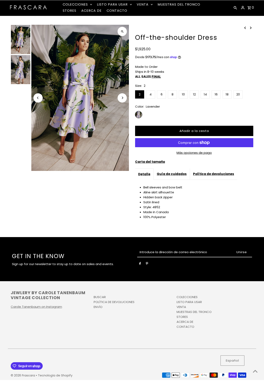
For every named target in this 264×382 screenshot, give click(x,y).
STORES (182, 317)
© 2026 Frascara (23, 375)
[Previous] (38, 97)
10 (183, 94)
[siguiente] (250, 28)
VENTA (181, 307)
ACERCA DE (185, 322)
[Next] (122, 97)
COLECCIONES (187, 297)
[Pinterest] (147, 264)
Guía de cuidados (172, 174)
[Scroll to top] (255, 371)
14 (205, 94)
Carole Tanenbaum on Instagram (36, 306)
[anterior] (245, 28)
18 (227, 94)
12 (194, 94)
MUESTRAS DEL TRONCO (194, 312)
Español (232, 360)
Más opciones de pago (194, 152)
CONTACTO (185, 326)
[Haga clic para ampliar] (122, 31)
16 (216, 94)
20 (238, 94)
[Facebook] (140, 264)
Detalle (144, 174)
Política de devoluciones (213, 174)
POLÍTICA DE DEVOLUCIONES (114, 302)
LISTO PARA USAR (189, 302)
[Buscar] (235, 7)
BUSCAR (100, 297)
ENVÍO (98, 307)
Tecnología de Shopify (55, 375)
